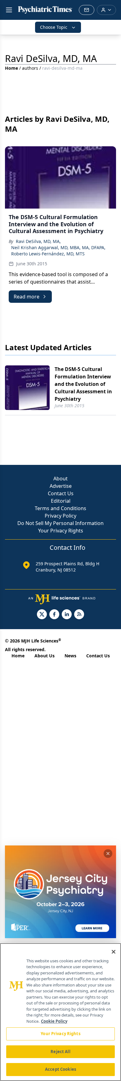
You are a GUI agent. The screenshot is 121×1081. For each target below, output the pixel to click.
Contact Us (61, 493)
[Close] (113, 952)
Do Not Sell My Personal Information (60, 523)
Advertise (61, 486)
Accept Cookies (60, 1069)
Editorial (60, 500)
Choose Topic (53, 27)
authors (30, 68)
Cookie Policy (54, 1021)
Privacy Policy (60, 515)
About (60, 478)
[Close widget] (108, 853)
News (70, 656)
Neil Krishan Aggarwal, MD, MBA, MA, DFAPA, (58, 247)
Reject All (60, 1051)
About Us (44, 656)
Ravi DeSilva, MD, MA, (38, 241)
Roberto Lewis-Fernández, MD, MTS (48, 254)
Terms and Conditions (60, 508)
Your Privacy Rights (60, 530)
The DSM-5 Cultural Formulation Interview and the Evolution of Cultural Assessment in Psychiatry (83, 384)
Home (11, 68)
